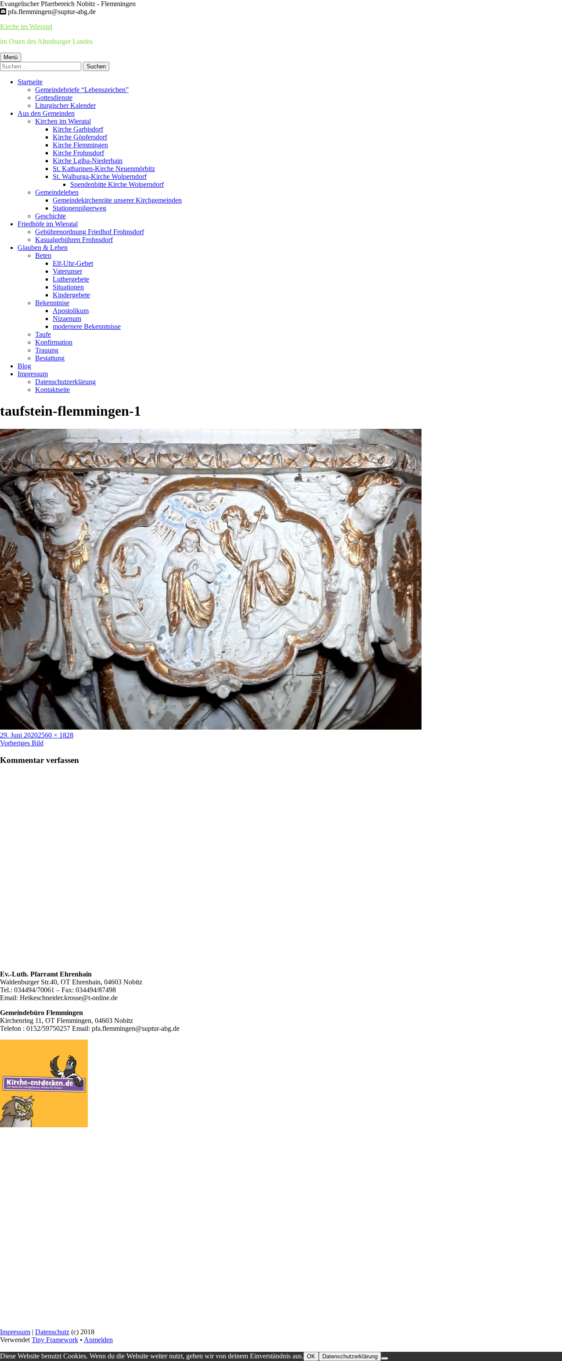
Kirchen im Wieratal (63, 121)
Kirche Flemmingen (80, 145)
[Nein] (384, 1358)
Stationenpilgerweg (79, 208)
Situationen (68, 287)
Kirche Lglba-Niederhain (87, 160)
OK (311, 1356)
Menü (11, 57)
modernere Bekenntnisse (87, 326)
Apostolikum (71, 310)
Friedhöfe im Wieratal (48, 224)
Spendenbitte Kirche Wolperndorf (117, 184)
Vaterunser (67, 271)
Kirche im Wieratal (26, 26)
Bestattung (50, 358)
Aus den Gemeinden (46, 113)
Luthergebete (71, 279)
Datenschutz (52, 1332)
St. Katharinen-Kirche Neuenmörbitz (104, 168)
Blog (24, 366)
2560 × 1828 (55, 735)
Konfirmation (53, 342)
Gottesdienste (53, 97)
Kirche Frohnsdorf (78, 153)
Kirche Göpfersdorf (80, 137)
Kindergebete (71, 295)
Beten (43, 255)
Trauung (46, 350)
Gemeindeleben (57, 192)
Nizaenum (67, 318)
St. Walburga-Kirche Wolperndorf (100, 176)
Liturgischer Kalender (65, 105)
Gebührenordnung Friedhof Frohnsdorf (89, 231)
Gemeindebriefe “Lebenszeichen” (82, 89)
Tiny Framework (55, 1339)
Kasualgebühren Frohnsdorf (74, 239)
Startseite (30, 82)
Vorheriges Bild (21, 743)
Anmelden (98, 1339)
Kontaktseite (52, 389)
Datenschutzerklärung (65, 381)
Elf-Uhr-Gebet (73, 263)
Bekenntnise (52, 302)
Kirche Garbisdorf (78, 129)
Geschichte (50, 216)
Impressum (33, 374)
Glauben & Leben (43, 247)
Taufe (43, 334)
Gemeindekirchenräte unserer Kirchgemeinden (117, 200)
